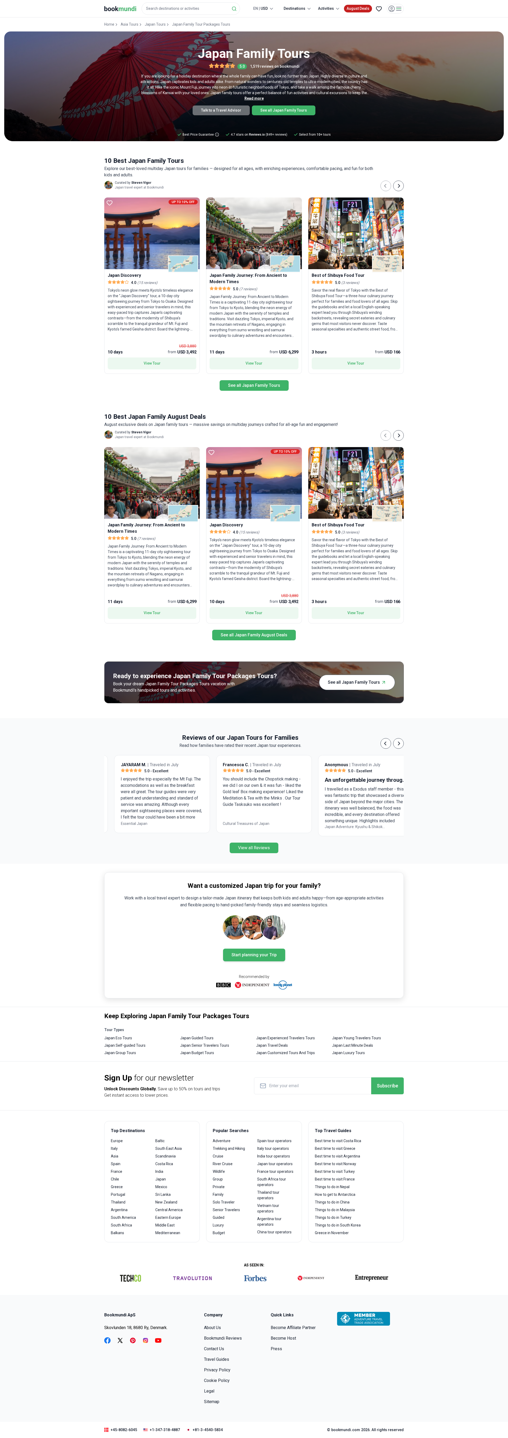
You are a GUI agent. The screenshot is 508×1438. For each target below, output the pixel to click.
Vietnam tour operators (268, 1208)
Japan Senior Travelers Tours (204, 1045)
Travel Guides (216, 1359)
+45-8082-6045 (124, 1430)
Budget (219, 1233)
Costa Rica (164, 1164)
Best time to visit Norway (335, 1164)
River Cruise (223, 1164)
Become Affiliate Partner (293, 1327)
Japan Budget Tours (197, 1053)
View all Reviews (254, 847)
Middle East (165, 1225)
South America (123, 1217)
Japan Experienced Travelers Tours (285, 1038)
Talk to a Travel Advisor (221, 110)
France (116, 1171)
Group (218, 1179)
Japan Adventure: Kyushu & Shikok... (261, 827)
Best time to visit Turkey (335, 1171)
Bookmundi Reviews (223, 1338)
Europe (117, 1141)
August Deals (358, 8)
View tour (152, 363)
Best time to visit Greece (335, 1148)
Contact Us (214, 1348)
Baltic (160, 1141)
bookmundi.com (345, 1430)
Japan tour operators (275, 1164)
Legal (209, 1391)
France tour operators (275, 1171)
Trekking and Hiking (229, 1148)
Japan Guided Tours (197, 1038)
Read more (254, 98)
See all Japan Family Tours (283, 110)
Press (276, 1348)
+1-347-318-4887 (165, 1430)
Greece (117, 1187)
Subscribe (387, 1085)
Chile (115, 1179)
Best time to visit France (335, 1179)
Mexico (161, 1187)
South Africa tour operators (271, 1182)
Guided (218, 1217)
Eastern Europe (168, 1217)
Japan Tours (155, 24)
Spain (115, 1164)
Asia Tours (129, 24)
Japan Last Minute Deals (352, 1045)
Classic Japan (344, 823)
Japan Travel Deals (272, 1045)
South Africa (121, 1225)
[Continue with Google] (432, 68)
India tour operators (273, 1156)
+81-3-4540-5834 (208, 1430)
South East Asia (168, 1148)
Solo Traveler (224, 1202)
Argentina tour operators (269, 1221)
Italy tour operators (273, 1148)
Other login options (473, 69)
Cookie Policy (217, 1380)
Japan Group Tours (120, 1053)
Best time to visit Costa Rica (338, 1141)
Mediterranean (167, 1233)
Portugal (118, 1194)
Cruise (218, 1156)
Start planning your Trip (254, 954)
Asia (114, 1156)
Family (218, 1194)
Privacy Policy (217, 1369)
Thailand (118, 1202)
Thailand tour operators (268, 1195)
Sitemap (211, 1401)
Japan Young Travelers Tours (356, 1038)
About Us (212, 1327)
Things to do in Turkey (333, 1217)
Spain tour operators (274, 1141)
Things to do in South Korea (338, 1225)
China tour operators (274, 1232)
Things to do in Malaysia (335, 1210)
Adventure (221, 1141)
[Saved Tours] (379, 8)
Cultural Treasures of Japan (152, 823)
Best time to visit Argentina (337, 1156)
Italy (114, 1148)
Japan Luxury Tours (348, 1053)
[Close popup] (490, 37)
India (159, 1171)
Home (109, 24)
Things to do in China (332, 1202)
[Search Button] (234, 8)
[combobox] (191, 8)
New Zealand (166, 1202)
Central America (169, 1210)
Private (219, 1187)
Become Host (283, 1338)
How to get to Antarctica (335, 1194)
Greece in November (332, 1233)
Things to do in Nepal (332, 1187)
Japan (160, 1179)
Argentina (119, 1210)
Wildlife (219, 1171)
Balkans (117, 1233)
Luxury (218, 1225)
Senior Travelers (226, 1210)
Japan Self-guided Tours (125, 1045)
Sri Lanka (163, 1194)
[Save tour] (109, 203)
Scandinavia (165, 1156)
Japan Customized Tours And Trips (285, 1053)
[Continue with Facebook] (415, 68)
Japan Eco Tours (118, 1038)
